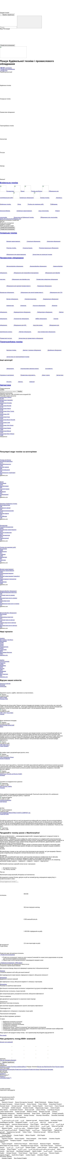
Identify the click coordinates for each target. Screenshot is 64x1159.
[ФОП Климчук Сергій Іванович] (18, 1046)
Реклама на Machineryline (7, 1069)
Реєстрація (3, 1035)
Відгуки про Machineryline (44, 1066)
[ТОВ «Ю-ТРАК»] (42, 1046)
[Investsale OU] (54, 1046)
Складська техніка (8, 233)
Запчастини (5, 385)
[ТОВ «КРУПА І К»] (54, 1057)
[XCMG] (18, 1049)
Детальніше (3, 977)
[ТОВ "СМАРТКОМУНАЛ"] (6, 1053)
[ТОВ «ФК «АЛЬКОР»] (30, 1046)
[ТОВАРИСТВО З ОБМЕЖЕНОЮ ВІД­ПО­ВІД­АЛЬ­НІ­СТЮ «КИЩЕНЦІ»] (42, 1049)
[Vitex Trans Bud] (54, 1053)
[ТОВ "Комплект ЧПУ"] (6, 1057)
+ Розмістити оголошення (7, 954)
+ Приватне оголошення (7, 962)
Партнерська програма (46, 1069)
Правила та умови (5, 1066)
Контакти (13, 1060)
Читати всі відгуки (5, 683)
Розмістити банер (34, 1069)
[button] (32, 37)
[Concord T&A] (42, 1053)
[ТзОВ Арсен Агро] (30, 1057)
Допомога (8, 1060)
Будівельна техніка (9, 183)
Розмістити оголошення (7, 227)
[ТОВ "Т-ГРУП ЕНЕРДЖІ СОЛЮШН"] (6, 1049)
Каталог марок (59, 1066)
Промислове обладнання (12, 258)
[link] (32, 222)
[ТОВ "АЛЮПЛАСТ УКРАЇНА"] (30, 1053)
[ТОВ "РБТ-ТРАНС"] (42, 1057)
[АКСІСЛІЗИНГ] (54, 1049)
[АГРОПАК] (18, 1057)
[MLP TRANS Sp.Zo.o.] (6, 1046)
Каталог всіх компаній (6, 1042)
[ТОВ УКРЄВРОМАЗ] (18, 1053)
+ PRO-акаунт (18, 962)
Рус (3, 1064)
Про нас (2, 1060)
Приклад (2, 971)
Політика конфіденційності (18, 1066)
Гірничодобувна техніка (11, 342)
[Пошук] (29, 22)
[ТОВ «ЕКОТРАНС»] (30, 1049)
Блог (53, 1066)
